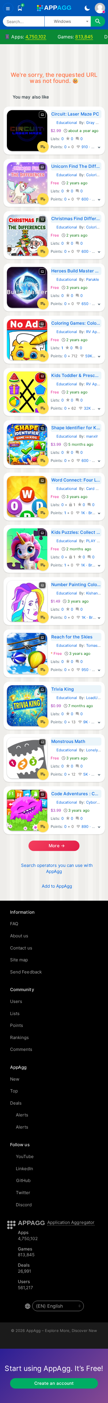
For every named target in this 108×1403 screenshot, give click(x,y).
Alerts (22, 1115)
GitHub (23, 1180)
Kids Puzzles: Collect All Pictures (76, 532)
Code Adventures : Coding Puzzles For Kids (76, 793)
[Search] (98, 21)
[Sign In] (100, 8)
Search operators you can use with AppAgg (56, 868)
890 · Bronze (92, 826)
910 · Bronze (92, 147)
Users (16, 1001)
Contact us (21, 948)
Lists (15, 1013)
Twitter (23, 1192)
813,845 (84, 37)
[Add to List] (43, 147)
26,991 (24, 1271)
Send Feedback (26, 972)
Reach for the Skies (71, 637)
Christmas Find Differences (76, 218)
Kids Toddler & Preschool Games (76, 375)
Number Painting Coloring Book (76, 584)
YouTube (25, 1156)
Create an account (54, 1383)
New (14, 1079)
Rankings (19, 1037)
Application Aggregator (71, 1222)
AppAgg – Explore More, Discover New (61, 1330)
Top (14, 1091)
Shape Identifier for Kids (76, 427)
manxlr (92, 436)
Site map (19, 959)
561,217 (25, 1287)
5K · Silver (91, 774)
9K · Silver (91, 722)
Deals (16, 1103)
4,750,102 (35, 37)
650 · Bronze (92, 304)
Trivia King (62, 689)
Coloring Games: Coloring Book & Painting (76, 323)
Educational (64, 122)
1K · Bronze (90, 513)
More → (56, 845)
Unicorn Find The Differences (76, 166)
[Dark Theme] (87, 8)
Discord (24, 1204)
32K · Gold (93, 408)
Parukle (92, 279)
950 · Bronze (92, 670)
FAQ (14, 923)
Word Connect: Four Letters (76, 480)
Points (16, 1025)
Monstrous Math (68, 741)
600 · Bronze (92, 199)
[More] (99, 147)
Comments (21, 1049)
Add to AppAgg (57, 886)
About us (19, 936)
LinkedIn (24, 1168)
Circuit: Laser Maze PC (75, 114)
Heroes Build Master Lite (76, 271)
